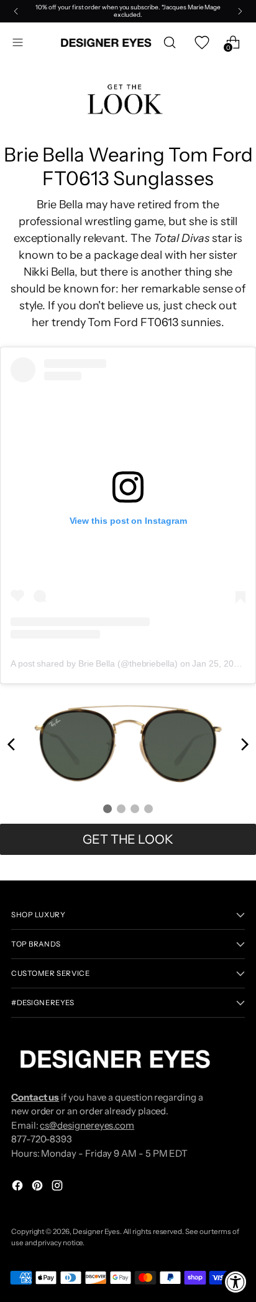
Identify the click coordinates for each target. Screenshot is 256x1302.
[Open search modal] (169, 42)
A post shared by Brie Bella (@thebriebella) (94, 663)
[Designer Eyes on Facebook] (18, 1187)
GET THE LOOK (128, 839)
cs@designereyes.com (87, 1125)
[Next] (240, 11)
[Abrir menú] (17, 42)
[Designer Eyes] (107, 43)
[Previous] (16, 11)
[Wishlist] (201, 42)
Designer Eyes (96, 1231)
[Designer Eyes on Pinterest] (38, 1187)
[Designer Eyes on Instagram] (58, 1187)
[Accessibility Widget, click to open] (236, 1282)
